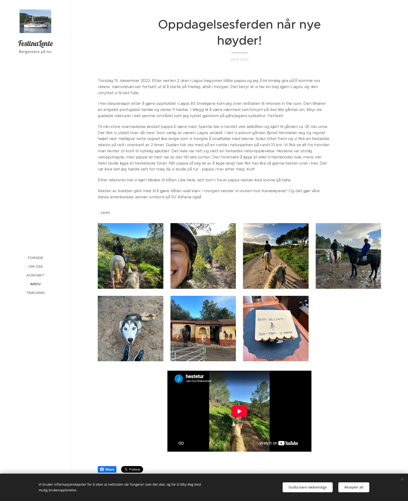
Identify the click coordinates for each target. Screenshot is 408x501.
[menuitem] (35, 257)
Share (109, 469)
